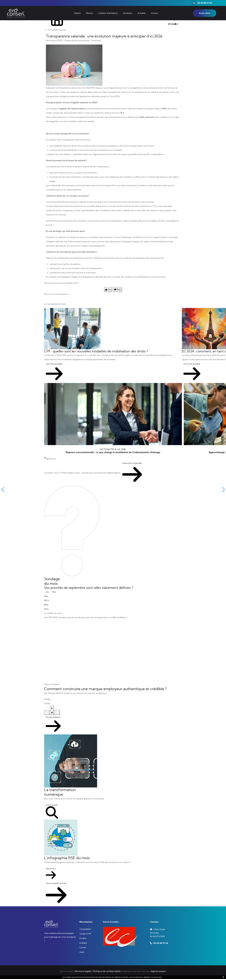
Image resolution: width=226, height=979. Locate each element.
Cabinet (77, 13)
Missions (89, 13)
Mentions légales (83, 971)
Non (54, 592)
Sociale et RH (85, 933)
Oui (47, 592)
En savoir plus (156, 977)
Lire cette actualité (54, 364)
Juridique (83, 943)
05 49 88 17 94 (204, 3)
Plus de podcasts (53, 717)
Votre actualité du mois (56, 883)
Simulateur (127, 13)
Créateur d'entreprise (108, 13)
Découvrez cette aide (132, 463)
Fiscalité (82, 938)
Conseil (82, 947)
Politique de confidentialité (107, 971)
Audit (81, 952)
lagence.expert (158, 971)
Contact (154, 13)
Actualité (141, 13)
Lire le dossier (52, 805)
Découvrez (51, 868)
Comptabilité (85, 929)
